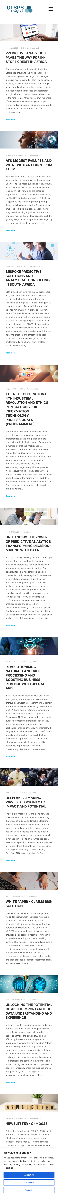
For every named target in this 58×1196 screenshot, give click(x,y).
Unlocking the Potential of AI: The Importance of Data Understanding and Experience (29, 1011)
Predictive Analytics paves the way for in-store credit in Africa (26, 57)
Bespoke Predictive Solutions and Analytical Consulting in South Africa (28, 278)
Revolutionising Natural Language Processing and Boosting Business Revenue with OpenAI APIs (25, 677)
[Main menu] (49, 9)
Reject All (29, 1190)
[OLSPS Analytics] (20, 9)
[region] (29, 1172)
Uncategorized (33, 48)
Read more (10, 119)
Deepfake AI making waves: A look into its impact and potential (26, 802)
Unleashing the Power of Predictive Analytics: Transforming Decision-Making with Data (29, 543)
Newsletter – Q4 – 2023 (27, 1124)
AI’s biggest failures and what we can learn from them (29, 165)
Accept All (29, 1175)
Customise (29, 1182)
